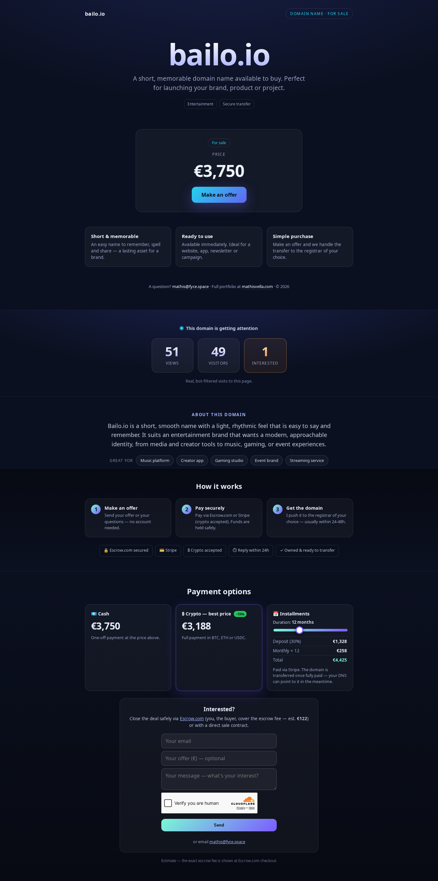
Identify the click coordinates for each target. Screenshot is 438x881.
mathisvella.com (257, 286)
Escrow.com (192, 718)
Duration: (293, 622)
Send (219, 825)
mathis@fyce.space (190, 286)
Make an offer (219, 194)
